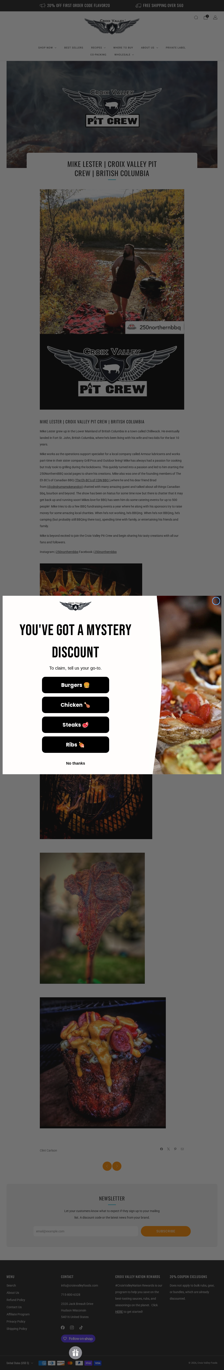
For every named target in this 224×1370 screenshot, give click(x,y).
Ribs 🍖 (75, 744)
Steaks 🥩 (76, 724)
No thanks (75, 763)
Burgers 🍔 (75, 685)
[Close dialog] (216, 601)
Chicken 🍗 (75, 704)
